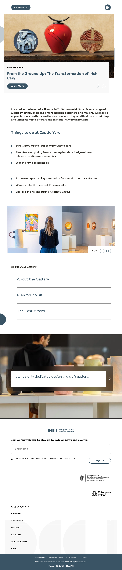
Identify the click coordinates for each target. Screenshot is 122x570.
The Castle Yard (31, 311)
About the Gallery (33, 280)
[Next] (108, 251)
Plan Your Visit (29, 295)
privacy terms (70, 458)
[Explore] (109, 378)
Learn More (17, 86)
